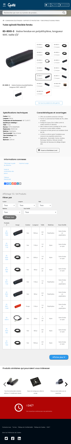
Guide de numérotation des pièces (9, 171)
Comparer (35, 276)
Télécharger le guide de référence (9, 164)
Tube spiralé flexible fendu (50, 21)
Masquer (62, 226)
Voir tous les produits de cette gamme (49, 103)
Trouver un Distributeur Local (48, 150)
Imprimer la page (24, 163)
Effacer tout (9, 217)
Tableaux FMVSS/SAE (7, 178)
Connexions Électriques (13, 21)
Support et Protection (31, 21)
